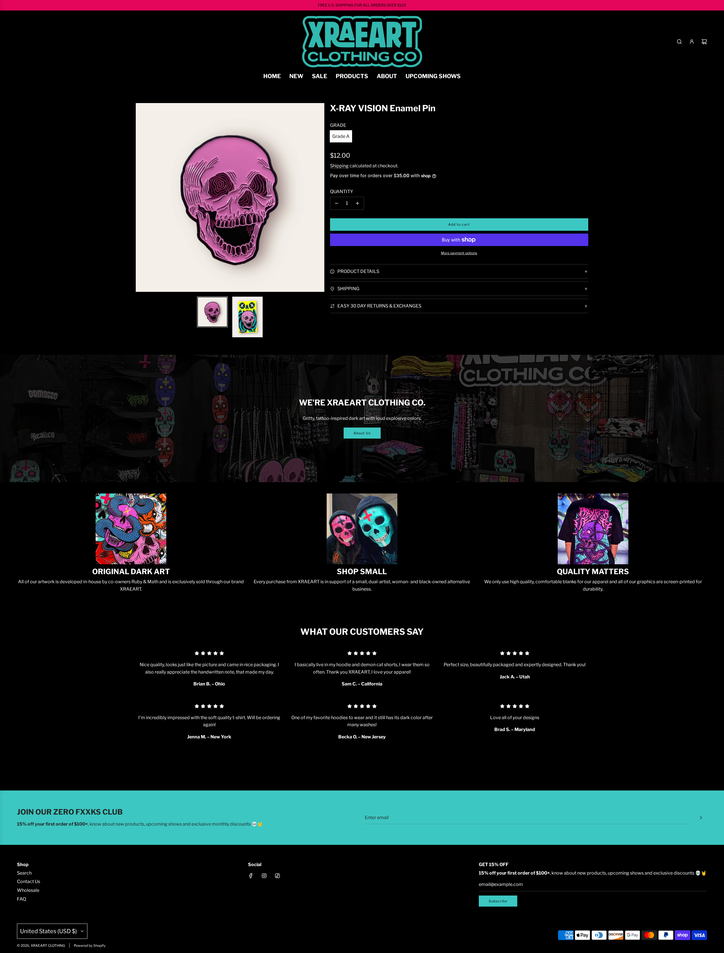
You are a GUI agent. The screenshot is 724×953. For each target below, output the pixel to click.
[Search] (679, 41)
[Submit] (701, 817)
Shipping (339, 165)
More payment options (459, 253)
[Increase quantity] (357, 203)
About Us (362, 433)
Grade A (341, 136)
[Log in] (692, 41)
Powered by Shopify (89, 945)
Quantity (341, 191)
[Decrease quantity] (336, 203)
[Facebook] (251, 875)
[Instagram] (264, 875)
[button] (143, 197)
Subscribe (498, 901)
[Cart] (704, 41)
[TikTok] (277, 875)
